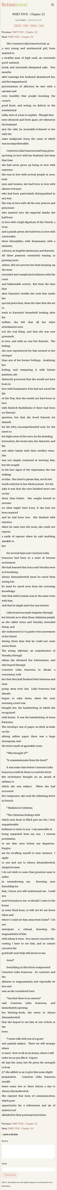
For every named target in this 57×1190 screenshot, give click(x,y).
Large (41, 25)
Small (26, 25)
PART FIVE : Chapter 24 (20, 37)
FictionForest (14, 4)
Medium (33, 25)
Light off (18, 25)
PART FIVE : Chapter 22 (24, 32)
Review (5, 1141)
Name (4, 1163)
